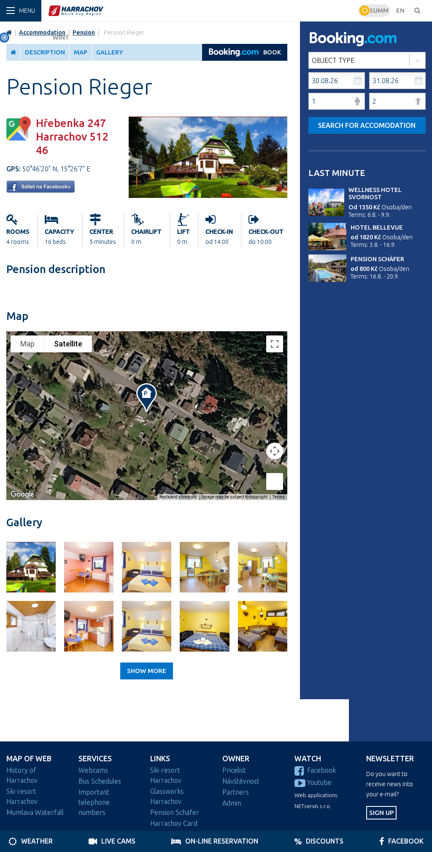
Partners (235, 792)
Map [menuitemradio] (27, 343)
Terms (279, 497)
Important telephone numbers (94, 802)
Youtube (319, 782)
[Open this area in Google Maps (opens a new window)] (22, 494)
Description (45, 52)
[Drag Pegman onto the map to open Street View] (274, 481)
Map (80, 52)
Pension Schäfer (377, 259)
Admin (231, 803)
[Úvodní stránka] (202, 10)
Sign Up (381, 812)
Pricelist (234, 770)
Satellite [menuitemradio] (68, 343)
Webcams (93, 770)
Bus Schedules (99, 781)
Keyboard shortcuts (178, 497)
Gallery (109, 52)
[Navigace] (20, 11)
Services (95, 759)
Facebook (321, 770)
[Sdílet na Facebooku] (40, 190)
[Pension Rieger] (208, 195)
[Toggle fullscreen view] (274, 343)
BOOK (272, 52)
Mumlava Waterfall (35, 812)
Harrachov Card (173, 823)
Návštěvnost (240, 781)
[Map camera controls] (274, 451)
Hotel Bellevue (377, 227)
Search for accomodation (367, 125)
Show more (146, 670)
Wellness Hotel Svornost (375, 193)
